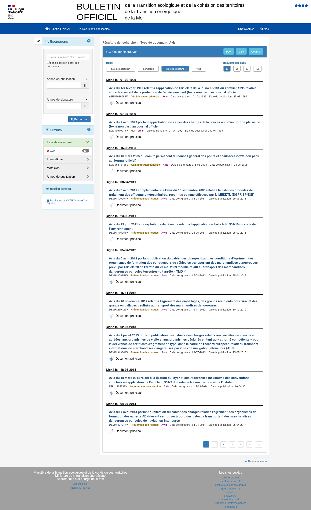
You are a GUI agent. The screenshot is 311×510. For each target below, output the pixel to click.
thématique (148, 68)
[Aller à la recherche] (303, 5)
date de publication (120, 68)
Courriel (256, 51)
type (199, 68)
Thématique (55, 159)
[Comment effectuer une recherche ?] (89, 41)
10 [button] (227, 68)
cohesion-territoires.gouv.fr (230, 502)
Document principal (128, 102)
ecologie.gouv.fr (231, 499)
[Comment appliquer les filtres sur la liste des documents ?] (89, 129)
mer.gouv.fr (230, 506)
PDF (228, 51)
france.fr (230, 492)
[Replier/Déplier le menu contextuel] (39, 41)
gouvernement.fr (230, 488)
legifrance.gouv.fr (231, 481)
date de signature (175, 68)
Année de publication (61, 176)
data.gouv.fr (230, 495)
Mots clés (53, 168)
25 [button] (237, 68)
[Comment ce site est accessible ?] (296, 5)
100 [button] (257, 68)
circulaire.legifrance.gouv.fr (230, 484)
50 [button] (247, 68)
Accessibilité (80, 483)
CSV (241, 51)
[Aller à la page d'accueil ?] (306, 5)
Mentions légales (80, 487)
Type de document (59, 142)
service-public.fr (231, 477)
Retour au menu (257, 461)
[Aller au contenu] (300, 5)
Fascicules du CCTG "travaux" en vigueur (67, 201)
